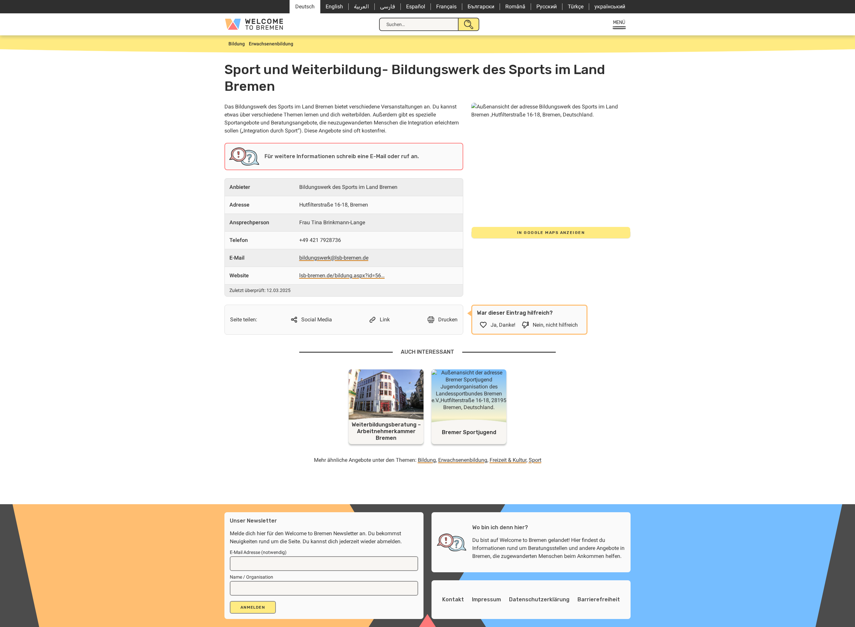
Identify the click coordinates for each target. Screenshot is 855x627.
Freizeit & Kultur (508, 460)
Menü (619, 22)
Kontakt (453, 599)
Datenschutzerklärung (539, 599)
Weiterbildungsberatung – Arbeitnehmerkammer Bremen (386, 431)
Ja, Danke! (503, 325)
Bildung (427, 460)
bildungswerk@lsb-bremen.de (333, 258)
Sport (535, 460)
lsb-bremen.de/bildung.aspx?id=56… (342, 275)
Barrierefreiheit (598, 599)
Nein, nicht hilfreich (555, 325)
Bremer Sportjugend (469, 432)
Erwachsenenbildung (462, 460)
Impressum (486, 599)
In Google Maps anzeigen (551, 232)
